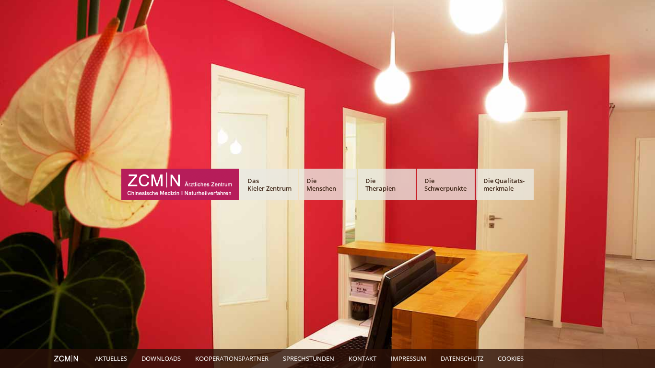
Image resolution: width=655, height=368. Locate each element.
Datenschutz (462, 358)
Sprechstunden (308, 358)
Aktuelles (111, 358)
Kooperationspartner (232, 358)
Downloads (161, 358)
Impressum (408, 358)
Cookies (511, 358)
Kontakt (362, 358)
